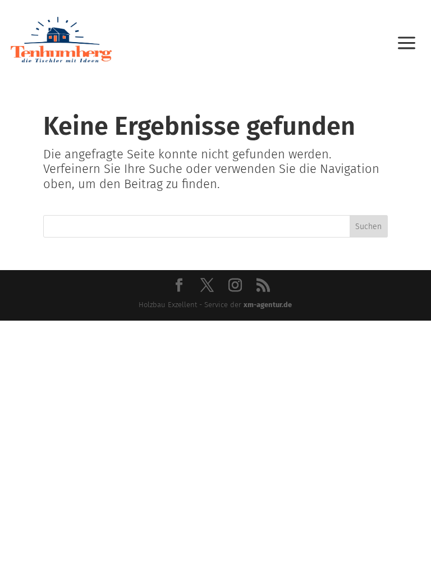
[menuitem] (406, 39)
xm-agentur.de (268, 304)
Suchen (368, 226)
